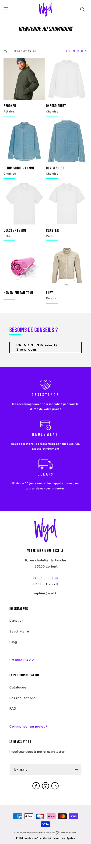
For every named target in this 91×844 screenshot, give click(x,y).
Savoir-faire (19, 631)
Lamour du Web (68, 832)
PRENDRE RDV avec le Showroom (37, 347)
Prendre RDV (20, 660)
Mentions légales (64, 838)
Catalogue (17, 687)
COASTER (52, 230)
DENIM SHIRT (55, 168)
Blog (13, 642)
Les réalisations (22, 698)
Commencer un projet (27, 726)
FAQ (12, 708)
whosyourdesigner (33, 832)
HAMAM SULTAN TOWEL (19, 292)
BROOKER (10, 105)
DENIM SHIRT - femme (19, 168)
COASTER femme (15, 230)
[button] (6, 9)
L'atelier (16, 620)
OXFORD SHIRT (56, 105)
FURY (49, 292)
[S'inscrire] (76, 769)
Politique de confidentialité (33, 838)
